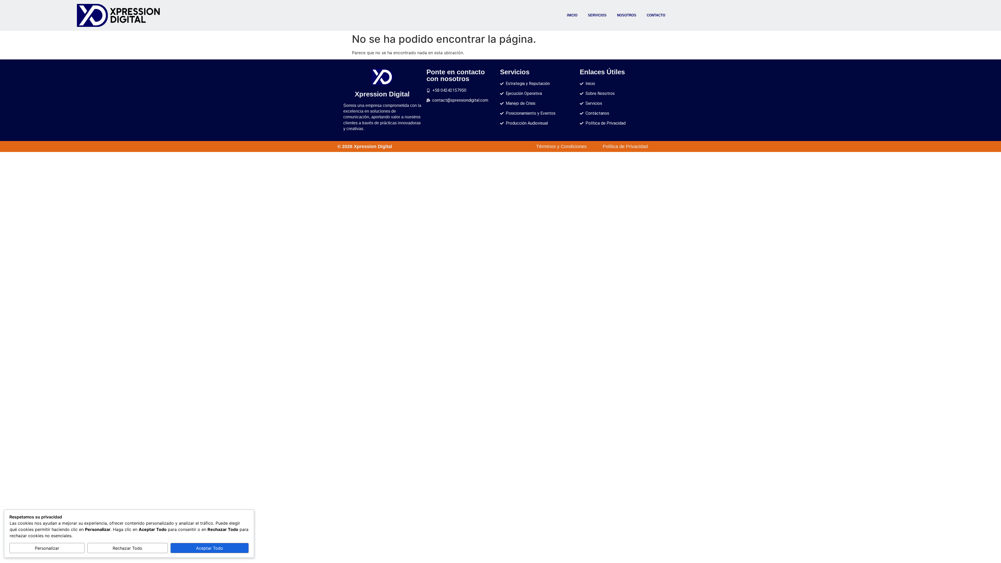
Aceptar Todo (209, 548)
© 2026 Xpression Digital (364, 146)
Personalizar (47, 548)
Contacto (656, 15)
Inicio (572, 15)
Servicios (597, 15)
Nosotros (626, 15)
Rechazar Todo (127, 548)
